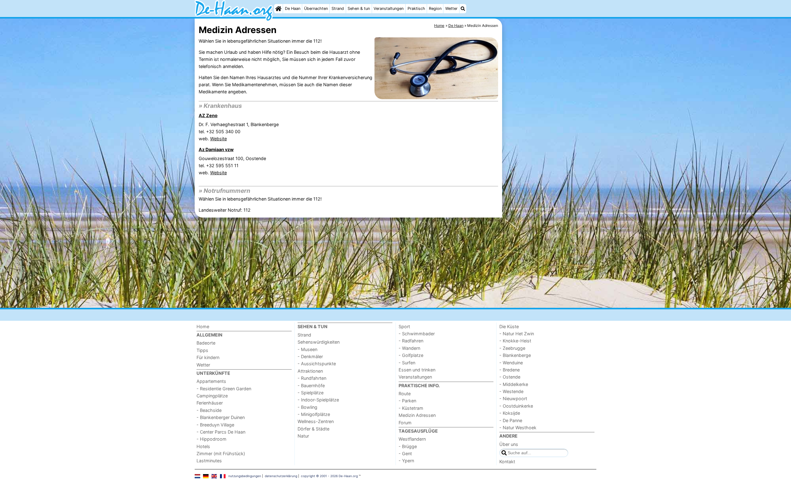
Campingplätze (212, 395)
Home (203, 326)
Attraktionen (310, 371)
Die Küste (509, 326)
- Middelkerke (513, 384)
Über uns (508, 444)
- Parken (407, 400)
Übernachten (316, 8)
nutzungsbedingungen (244, 476)
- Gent (405, 453)
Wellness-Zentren (316, 421)
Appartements (211, 381)
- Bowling (307, 407)
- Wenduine (511, 362)
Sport (404, 326)
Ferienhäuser (210, 402)
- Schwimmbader (417, 333)
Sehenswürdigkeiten (319, 342)
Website (218, 138)
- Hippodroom (211, 439)
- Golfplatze (411, 355)
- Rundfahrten (312, 378)
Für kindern (208, 357)
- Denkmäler (310, 356)
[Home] (278, 8)
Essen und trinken (417, 369)
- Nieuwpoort (513, 398)
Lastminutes (209, 460)
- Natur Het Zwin (516, 333)
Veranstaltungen (389, 8)
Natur (303, 436)
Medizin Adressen (417, 415)
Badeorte (206, 342)
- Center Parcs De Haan (221, 431)
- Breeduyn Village (215, 424)
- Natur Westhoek (517, 427)
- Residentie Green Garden (224, 388)
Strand (338, 8)
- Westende (511, 391)
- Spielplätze (311, 392)
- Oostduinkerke (516, 406)
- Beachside (209, 410)
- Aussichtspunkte (317, 363)
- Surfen (407, 362)
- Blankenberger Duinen (221, 417)
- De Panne (510, 420)
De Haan (292, 8)
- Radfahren (411, 340)
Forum (405, 422)
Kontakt (507, 461)
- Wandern (409, 348)
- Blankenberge (515, 355)
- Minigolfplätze (314, 414)
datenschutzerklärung (281, 476)
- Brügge (408, 446)
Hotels (203, 446)
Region (435, 8)
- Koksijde (509, 413)
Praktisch (416, 8)
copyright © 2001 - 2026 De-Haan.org (329, 476)
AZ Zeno (208, 115)
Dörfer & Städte (313, 428)
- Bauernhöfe (311, 385)
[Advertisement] (550, 160)
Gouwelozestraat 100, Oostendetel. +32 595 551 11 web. (232, 165)
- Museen (307, 349)
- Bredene (509, 369)
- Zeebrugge (512, 348)
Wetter (451, 8)
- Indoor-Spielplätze (318, 399)
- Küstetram (411, 408)
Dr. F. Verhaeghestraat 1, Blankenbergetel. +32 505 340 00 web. (239, 131)
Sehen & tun (359, 8)
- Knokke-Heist (515, 340)
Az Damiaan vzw (216, 149)
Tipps (202, 350)
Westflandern (412, 439)
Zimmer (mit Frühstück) (221, 453)
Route (405, 393)
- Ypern (406, 460)
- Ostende (509, 376)
